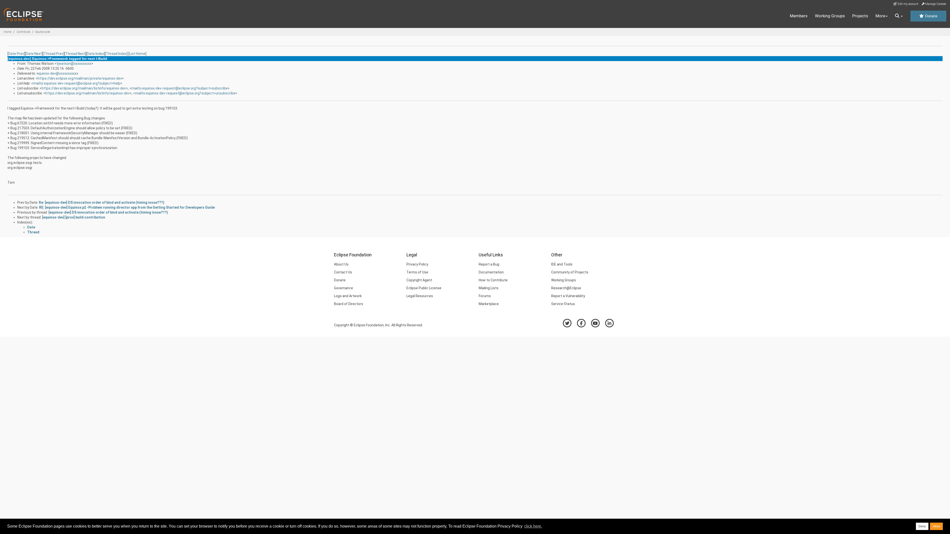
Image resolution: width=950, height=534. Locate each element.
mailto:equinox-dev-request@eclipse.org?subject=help (76, 83)
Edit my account (907, 4)
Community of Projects (569, 272)
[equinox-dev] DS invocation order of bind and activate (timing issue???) (108, 212)
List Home (137, 54)
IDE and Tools (561, 264)
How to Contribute (493, 280)
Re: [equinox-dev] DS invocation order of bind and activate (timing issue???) (101, 202)
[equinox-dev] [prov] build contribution (73, 217)
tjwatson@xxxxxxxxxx (73, 64)
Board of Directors (348, 304)
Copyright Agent (419, 280)
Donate (930, 16)
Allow (936, 526)
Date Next (34, 54)
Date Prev (16, 54)
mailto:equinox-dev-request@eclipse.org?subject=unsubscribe (185, 93)
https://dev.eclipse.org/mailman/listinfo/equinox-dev (84, 88)
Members (799, 15)
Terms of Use (417, 272)
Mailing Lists (489, 288)
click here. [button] (533, 526)
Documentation (491, 272)
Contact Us (343, 272)
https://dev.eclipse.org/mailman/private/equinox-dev (80, 78)
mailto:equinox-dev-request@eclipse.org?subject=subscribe (179, 88)
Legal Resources (419, 296)
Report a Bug (489, 264)
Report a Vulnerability (568, 296)
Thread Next (75, 54)
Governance (343, 288)
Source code (42, 32)
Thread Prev (53, 54)
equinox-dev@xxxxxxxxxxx (57, 73)
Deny (922, 526)
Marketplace (489, 304)
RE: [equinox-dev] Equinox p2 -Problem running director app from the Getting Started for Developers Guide (127, 207)
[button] (899, 16)
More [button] (880, 15)
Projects (860, 15)
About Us (341, 264)
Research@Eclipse (566, 288)
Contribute (23, 32)
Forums (485, 296)
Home (7, 32)
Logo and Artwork (348, 296)
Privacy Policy (417, 264)
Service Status (563, 304)
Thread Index (116, 54)
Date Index (95, 54)
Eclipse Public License (423, 288)
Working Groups (830, 15)
